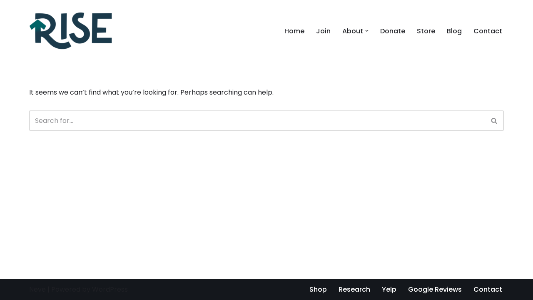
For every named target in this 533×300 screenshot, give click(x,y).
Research (354, 289)
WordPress (110, 289)
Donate (392, 31)
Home (294, 31)
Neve (37, 289)
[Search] (494, 120)
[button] (367, 30)
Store (426, 31)
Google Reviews (435, 289)
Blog (454, 31)
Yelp (389, 289)
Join (323, 31)
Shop (318, 289)
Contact (487, 31)
